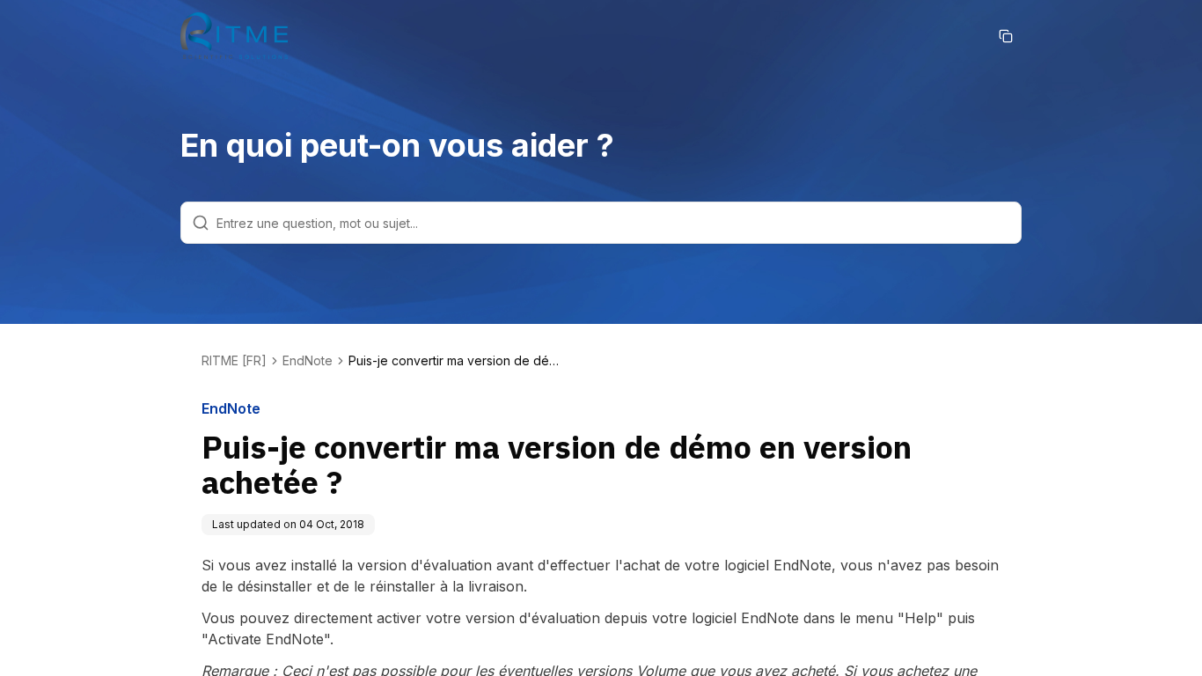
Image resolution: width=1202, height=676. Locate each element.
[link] (454, 361)
